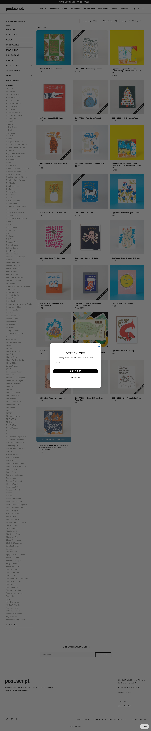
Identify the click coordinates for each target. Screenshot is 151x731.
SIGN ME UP (75, 371)
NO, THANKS (75, 377)
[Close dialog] (99, 345)
